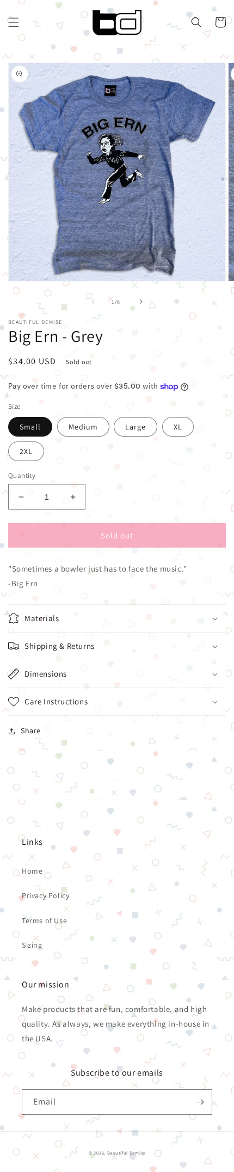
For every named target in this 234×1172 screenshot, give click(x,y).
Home (32, 871)
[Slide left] (93, 302)
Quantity (21, 475)
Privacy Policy (45, 895)
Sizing (32, 945)
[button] (14, 22)
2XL (26, 451)
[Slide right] (141, 302)
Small (30, 427)
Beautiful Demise (126, 1153)
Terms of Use (44, 920)
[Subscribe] (200, 1102)
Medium (83, 427)
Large (135, 427)
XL (178, 427)
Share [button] (31, 730)
